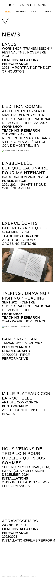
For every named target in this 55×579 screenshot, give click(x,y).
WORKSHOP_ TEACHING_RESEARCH (21, 128)
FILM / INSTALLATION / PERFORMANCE (20, 62)
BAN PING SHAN (19, 339)
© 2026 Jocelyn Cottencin (9, 576)
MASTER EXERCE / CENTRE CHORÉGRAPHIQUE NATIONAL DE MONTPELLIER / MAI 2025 (26, 119)
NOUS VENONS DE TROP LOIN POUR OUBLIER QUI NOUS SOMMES (23, 456)
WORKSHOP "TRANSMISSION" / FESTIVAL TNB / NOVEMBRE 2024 (27, 52)
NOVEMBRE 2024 (15, 232)
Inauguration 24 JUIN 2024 (25, 177)
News (7, 11)
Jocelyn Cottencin (27, 5)
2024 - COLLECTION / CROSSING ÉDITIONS (19, 242)
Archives (21, 11)
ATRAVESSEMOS (20, 521)
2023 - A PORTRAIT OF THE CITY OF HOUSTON (27, 69)
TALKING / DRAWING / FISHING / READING (25, 295)
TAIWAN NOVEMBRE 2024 (22, 343)
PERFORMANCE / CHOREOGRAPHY (16, 349)
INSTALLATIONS (15, 478)
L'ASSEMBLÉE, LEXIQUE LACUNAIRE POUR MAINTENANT (25, 168)
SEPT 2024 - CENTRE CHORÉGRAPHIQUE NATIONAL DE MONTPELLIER (26, 306)
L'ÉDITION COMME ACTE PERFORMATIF (24, 108)
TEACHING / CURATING (20, 236)
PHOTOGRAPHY (15, 406)
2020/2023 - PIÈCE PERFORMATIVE (16, 356)
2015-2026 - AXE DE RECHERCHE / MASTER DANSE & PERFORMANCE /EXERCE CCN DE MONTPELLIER (27, 140)
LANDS (9, 44)
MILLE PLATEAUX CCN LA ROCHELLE (26, 396)
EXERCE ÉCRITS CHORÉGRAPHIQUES (24, 225)
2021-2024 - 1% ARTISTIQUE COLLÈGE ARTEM (24, 186)
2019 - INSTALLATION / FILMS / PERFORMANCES (25, 484)
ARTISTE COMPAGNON (20, 402)
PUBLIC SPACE (14, 181)
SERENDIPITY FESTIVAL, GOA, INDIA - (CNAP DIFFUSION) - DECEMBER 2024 (26, 470)
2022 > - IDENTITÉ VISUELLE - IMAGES (25, 412)
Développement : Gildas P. (28, 576)
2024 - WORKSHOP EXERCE (24, 321)
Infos (33, 11)
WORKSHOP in (14, 525)
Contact (46, 11)
